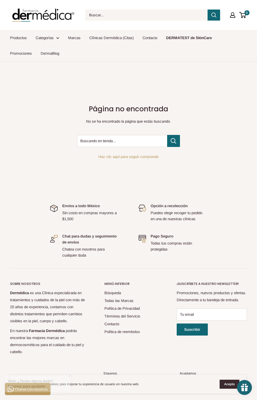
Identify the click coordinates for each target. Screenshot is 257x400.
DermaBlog (50, 53)
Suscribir (192, 329)
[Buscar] (214, 15)
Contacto (150, 38)
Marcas (74, 38)
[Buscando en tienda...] (173, 141)
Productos (18, 38)
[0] (243, 15)
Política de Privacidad (122, 308)
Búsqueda (112, 293)
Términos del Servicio (122, 316)
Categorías (45, 38)
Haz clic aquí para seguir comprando (128, 156)
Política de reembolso (122, 332)
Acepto (229, 384)
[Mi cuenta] (232, 15)
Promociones (21, 53)
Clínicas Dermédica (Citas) (111, 38)
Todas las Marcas (119, 300)
